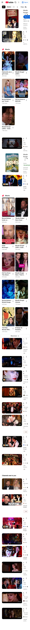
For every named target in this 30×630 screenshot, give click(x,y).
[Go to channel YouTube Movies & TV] (24, 14)
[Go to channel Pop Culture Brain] (24, 503)
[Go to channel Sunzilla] (24, 395)
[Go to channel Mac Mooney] (24, 411)
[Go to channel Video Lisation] (24, 570)
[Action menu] (26, 31)
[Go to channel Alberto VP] (24, 601)
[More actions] (13, 72)
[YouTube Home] (9, 2)
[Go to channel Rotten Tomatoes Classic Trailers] (23, 379)
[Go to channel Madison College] (24, 146)
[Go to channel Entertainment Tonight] (24, 487)
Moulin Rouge (25, 156)
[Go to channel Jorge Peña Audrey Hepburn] (24, 365)
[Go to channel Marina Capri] (24, 616)
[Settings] (19, 2)
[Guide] (2, 2)
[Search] (15, 2)
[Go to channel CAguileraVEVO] (24, 463)
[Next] (17, 7)
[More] (26, 432)
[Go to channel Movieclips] (24, 184)
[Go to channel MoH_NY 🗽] (24, 347)
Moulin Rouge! (25, 11)
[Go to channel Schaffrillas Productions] (24, 586)
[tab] (3, 7)
